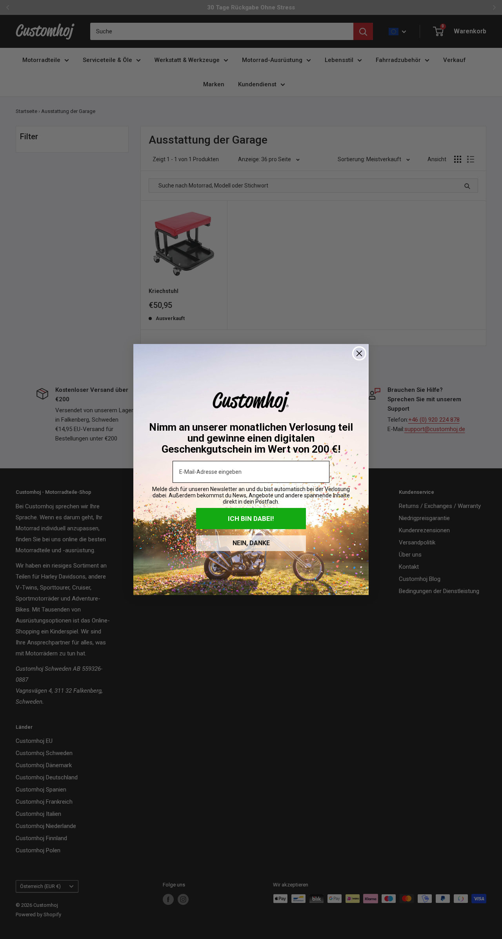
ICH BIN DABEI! (251, 518)
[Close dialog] (359, 353)
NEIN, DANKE (251, 543)
